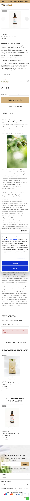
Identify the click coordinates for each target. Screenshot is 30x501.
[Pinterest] (17, 34)
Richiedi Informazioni (12, 320)
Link (26, 468)
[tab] (15, 113)
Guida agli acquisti (6, 481)
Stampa (4, 39)
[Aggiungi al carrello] (10, 378)
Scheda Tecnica (9, 316)
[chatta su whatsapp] (27, 498)
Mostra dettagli (21, 258)
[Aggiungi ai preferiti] (14, 378)
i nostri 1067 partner (11, 239)
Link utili (3, 484)
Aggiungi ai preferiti (15, 106)
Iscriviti (24, 464)
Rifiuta (15, 268)
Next (27, 19)
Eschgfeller (6, 381)
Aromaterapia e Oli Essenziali (15, 342)
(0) (28, 81)
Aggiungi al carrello (15, 100)
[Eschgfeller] (5, 81)
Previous (3, 19)
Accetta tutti (15, 263)
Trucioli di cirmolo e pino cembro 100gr (10, 383)
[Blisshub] (6, 5)
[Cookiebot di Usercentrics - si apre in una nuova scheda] (21, 231)
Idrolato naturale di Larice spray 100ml (10, 434)
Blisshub (3, 474)
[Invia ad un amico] (9, 34)
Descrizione (7, 113)
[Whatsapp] (12, 34)
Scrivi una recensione (9, 36)
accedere (8, 330)
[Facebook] (14, 34)
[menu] (27, 5)
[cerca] (21, 5)
